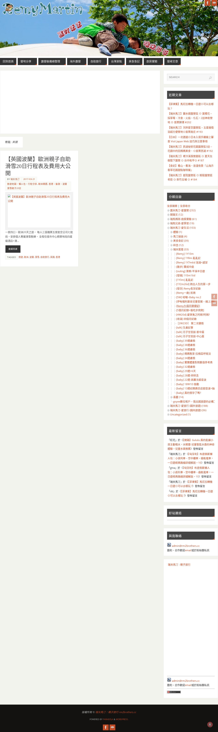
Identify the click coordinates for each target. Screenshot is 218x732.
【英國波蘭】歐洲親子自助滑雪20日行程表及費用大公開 (38, 166)
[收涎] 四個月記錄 (186, 319)
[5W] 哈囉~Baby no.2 (188, 297)
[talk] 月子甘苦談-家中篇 (190, 332)
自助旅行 (44, 256)
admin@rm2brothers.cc (186, 545)
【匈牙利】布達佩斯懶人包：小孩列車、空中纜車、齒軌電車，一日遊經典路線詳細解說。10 (191, 458)
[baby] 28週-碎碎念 (187, 375)
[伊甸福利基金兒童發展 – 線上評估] (196, 301)
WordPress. (122, 719)
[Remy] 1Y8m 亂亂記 (188, 258)
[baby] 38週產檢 (185, 345)
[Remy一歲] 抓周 (186, 292)
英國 (52, 256)
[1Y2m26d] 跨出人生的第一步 (193, 284)
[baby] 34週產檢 (185, 358)
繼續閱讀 (13, 249)
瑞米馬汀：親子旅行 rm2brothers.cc (115, 712)
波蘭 (31, 256)
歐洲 (26, 256)
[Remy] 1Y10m (185, 253)
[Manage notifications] (210, 724)
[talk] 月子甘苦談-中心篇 (190, 336)
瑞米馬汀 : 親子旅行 (179, 564)
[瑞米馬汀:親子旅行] (214, 297)
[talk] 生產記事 (184, 327)
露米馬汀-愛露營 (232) (183, 210)
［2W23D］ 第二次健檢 (190, 323)
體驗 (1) (177, 232)
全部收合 (185, 206)
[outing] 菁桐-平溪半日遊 (190, 271)
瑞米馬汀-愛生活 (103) (183, 227)
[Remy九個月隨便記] (188, 306)
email (188, 550)
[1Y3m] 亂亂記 (184, 279)
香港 (58, 256)
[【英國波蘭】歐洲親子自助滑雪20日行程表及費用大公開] (39, 211)
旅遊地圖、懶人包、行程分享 (22, 183)
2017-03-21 (29, 179)
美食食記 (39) (181, 240)
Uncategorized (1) (180, 414)
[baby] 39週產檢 (185, 340)
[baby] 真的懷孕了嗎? (188, 392)
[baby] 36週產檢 (185, 349)
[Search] (210, 78)
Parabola (108, 719)
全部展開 (172, 206)
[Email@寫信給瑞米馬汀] (214, 303)
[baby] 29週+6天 (186, 371)
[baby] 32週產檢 (185, 366)
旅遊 (21, 256)
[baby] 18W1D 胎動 (187, 384)
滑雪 (37, 256)
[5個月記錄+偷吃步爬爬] (190, 310)
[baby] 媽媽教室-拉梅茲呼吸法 (193, 353)
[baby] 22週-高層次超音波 (191, 379)
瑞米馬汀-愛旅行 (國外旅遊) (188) (189, 405)
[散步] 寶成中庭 (185, 266)
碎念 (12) (178, 245)
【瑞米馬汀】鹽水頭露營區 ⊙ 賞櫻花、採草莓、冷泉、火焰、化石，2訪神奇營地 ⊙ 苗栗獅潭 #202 (190, 118)
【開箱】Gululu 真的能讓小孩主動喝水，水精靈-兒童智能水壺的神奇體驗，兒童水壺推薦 (191, 444)
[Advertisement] (80, 102)
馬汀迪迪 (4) (180, 236)
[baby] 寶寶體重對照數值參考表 (194, 362)
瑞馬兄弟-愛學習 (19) (182, 223)
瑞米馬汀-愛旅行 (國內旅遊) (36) (188, 410)
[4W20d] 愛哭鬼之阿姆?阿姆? (193, 314)
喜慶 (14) (178, 397)
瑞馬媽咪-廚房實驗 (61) (183, 219)
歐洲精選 (43, 183)
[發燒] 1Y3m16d (185, 275)
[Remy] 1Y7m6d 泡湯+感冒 (192, 262)
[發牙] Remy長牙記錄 (188, 288)
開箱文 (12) (176, 214)
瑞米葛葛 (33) (181, 249)
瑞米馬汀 (15, 179)
